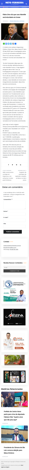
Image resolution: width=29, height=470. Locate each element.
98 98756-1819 (14, 249)
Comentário (7, 199)
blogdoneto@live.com (9, 247)
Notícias (21, 21)
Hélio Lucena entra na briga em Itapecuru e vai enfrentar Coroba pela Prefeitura (8, 176)
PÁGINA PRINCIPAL (14, 21)
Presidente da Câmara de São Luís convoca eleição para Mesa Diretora (14, 450)
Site (4, 223)
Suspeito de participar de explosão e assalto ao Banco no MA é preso (20, 176)
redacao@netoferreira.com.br (12, 245)
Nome (5, 211)
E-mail (5, 217)
